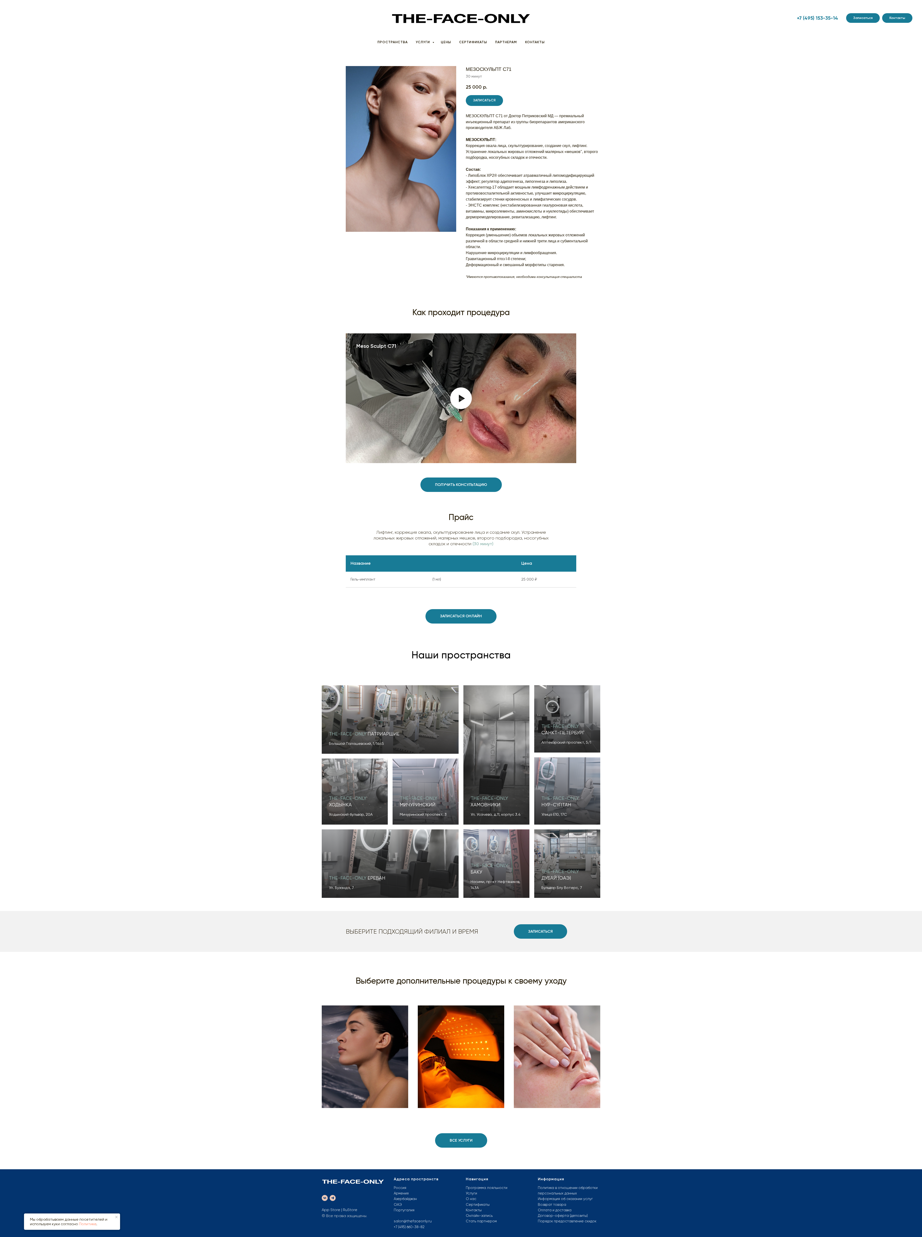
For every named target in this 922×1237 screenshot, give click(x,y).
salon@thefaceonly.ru (413, 1221)
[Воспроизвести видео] (461, 398)
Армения (401, 1193)
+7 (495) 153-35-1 (816, 18)
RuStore (350, 1209)
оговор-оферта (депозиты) (564, 1215)
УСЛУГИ (423, 42)
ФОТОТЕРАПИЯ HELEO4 (461, 1039)
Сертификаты (478, 1204)
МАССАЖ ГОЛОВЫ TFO (557, 1037)
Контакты (474, 1210)
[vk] (325, 1198)
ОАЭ (398, 1204)
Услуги (471, 1193)
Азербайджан (405, 1199)
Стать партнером (481, 1221)
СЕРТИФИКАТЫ (473, 42)
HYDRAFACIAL (364, 1042)
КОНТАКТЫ (535, 42)
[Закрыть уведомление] (116, 1217)
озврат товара (553, 1204)
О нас (471, 1199)
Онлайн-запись (479, 1215)
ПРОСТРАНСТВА (392, 42)
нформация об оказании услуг (566, 1199)
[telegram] (333, 1198)
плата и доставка (556, 1210)
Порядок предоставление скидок (567, 1221)
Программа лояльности (486, 1188)
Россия (400, 1188)
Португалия (404, 1210)
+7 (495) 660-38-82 (409, 1227)
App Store (331, 1209)
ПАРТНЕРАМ (506, 42)
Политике (87, 1224)
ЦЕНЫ (446, 42)
